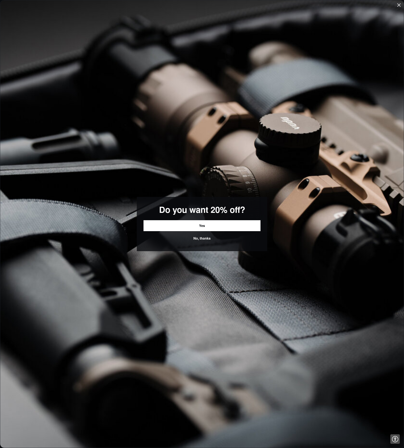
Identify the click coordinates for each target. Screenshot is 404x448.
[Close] (399, 5)
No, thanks (202, 238)
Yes (202, 225)
